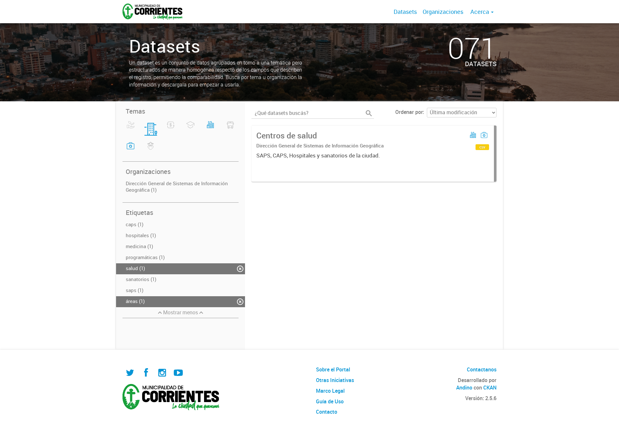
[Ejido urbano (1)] (210, 128)
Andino (464, 387)
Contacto (326, 411)
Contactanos (481, 369)
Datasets (405, 11)
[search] (369, 113)
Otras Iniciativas (335, 380)
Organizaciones (443, 11)
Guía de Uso (330, 401)
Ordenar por (409, 112)
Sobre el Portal (333, 369)
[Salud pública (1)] (130, 149)
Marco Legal (330, 390)
